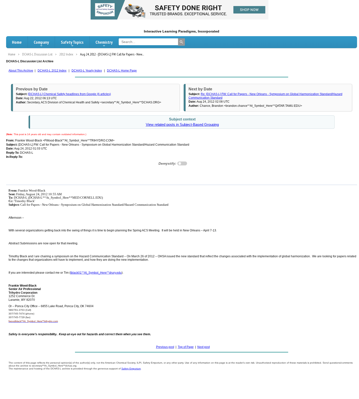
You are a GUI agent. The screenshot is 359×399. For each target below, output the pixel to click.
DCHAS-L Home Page (122, 70)
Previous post (165, 347)
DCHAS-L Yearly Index (87, 70)
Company (41, 42)
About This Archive (21, 70)
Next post (203, 347)
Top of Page (186, 347)
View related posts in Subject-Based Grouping (182, 125)
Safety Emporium (131, 368)
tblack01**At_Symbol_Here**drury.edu (96, 272)
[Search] (181, 42)
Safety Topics (72, 42)
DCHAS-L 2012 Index (52, 70)
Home (17, 42)
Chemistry (104, 42)
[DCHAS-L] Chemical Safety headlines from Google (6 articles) (69, 94)
